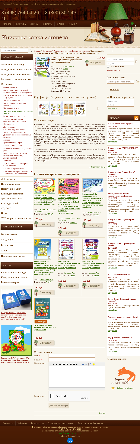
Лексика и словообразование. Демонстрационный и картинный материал (17, 135)
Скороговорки (9, 124)
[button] (50, 364)
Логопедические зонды (13, 64)
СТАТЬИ (60, 24)
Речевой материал (10, 282)
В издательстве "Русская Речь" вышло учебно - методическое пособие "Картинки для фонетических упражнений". (13, 316)
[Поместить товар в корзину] (44, 224)
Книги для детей (10, 203)
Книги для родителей (12, 193)
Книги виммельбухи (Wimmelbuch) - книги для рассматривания (17, 172)
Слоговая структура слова (14, 130)
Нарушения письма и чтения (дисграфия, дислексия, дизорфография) (15, 155)
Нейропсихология (10, 183)
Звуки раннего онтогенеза (14, 116)
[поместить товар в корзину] (95, 62)
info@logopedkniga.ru (72, 436)
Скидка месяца (9, 233)
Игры (4, 213)
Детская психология (11, 198)
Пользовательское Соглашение (90, 423)
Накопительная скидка (13, 256)
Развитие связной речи (12, 146)
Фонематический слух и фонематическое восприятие (15, 120)
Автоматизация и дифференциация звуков (71, 51)
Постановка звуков (11, 108)
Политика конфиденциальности (61, 423)
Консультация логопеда (13, 272)
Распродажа (7, 245)
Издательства (8, 423)
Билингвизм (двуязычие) (13, 169)
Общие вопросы (10, 87)
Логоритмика (8, 127)
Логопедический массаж (13, 100)
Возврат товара (37, 423)
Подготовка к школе (11, 188)
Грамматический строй (12, 143)
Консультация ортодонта (14, 277)
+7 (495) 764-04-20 (70, 433)
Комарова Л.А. (68, 66)
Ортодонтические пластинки (16, 69)
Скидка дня (7, 239)
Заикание (7, 161)
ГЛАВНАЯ (7, 24)
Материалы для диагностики (16, 79)
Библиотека (22, 423)
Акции (4, 250)
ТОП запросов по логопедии (16, 218)
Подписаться (112, 109)
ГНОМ (65, 69)
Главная (37, 51)
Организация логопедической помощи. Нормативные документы (17, 91)
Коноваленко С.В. (95, 212)
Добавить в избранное (126, 388)
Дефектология (8, 179)
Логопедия (47, 51)
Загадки (6, 140)
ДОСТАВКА (21, 24)
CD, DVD (6, 208)
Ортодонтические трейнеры (15, 74)
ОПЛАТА (34, 24)
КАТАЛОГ (72, 24)
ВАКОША (49, 214)
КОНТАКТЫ (47, 24)
